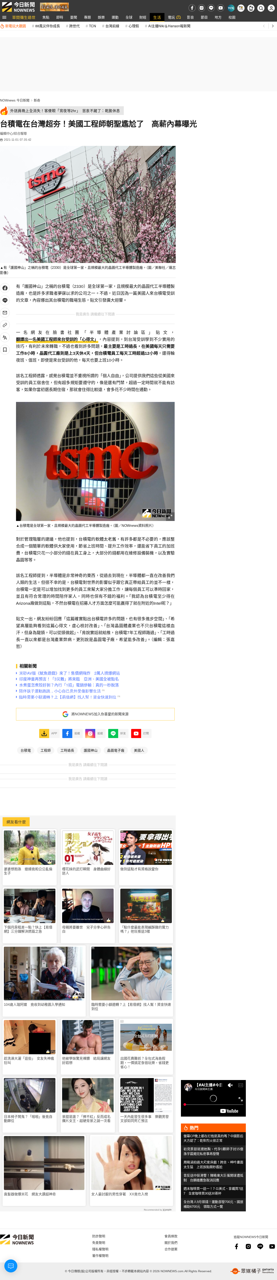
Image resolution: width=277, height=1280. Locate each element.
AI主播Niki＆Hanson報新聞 (169, 25)
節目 (204, 17)
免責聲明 (98, 1242)
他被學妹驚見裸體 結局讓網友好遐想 (86, 1060)
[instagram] (201, 7)
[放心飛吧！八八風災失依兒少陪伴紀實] (54, 6)
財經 (142, 17)
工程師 (45, 750)
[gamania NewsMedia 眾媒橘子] (252, 1271)
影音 (190, 17)
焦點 (45, 17)
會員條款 (170, 1236)
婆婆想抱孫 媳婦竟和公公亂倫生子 (28, 871)
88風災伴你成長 (47, 25)
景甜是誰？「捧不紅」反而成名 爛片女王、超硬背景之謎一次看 (88, 1119)
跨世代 (74, 25)
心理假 (134, 25)
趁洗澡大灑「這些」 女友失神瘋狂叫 (29, 1060)
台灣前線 (112, 25)
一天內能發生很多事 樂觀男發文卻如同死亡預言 (144, 1119)
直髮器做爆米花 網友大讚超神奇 (30, 1194)
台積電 (26, 750)
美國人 (139, 750)
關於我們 (170, 1242)
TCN (92, 25)
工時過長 (67, 750)
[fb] (192, 7)
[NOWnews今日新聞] (18, 7)
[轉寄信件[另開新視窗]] (5, 313)
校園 (232, 17)
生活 (157, 17)
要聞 (73, 17)
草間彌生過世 (23, 17)
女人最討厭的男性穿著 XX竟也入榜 (119, 1194)
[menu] (4, 17)
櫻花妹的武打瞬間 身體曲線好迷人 (86, 871)
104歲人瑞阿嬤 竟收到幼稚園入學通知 (34, 1004)
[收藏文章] (5, 350)
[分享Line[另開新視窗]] (5, 300)
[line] (211, 7)
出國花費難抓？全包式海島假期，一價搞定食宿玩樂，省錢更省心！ (144, 1063)
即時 (59, 17)
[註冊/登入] (271, 8)
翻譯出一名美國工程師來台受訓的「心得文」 (57, 339)
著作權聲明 (100, 1255)
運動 (115, 17)
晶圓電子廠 (115, 750)
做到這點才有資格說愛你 (139, 869)
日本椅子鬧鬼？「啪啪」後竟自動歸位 (28, 1119)
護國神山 (91, 750)
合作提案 (170, 1249)
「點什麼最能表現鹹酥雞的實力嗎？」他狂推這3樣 (144, 929)
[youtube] (220, 7)
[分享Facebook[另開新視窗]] (5, 288)
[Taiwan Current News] (231, 8)
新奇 (37, 100)
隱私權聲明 (100, 1249)
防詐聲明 (98, 1236)
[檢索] (260, 8)
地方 (218, 17)
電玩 (171, 17)
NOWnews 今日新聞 (14, 100)
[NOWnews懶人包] (241, 8)
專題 (87, 17)
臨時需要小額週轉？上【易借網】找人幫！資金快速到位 (131, 1007)
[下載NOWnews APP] (250, 8)
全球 (129, 17)
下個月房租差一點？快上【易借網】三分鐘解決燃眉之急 (28, 929)
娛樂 (101, 17)
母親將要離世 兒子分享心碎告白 (86, 929)
